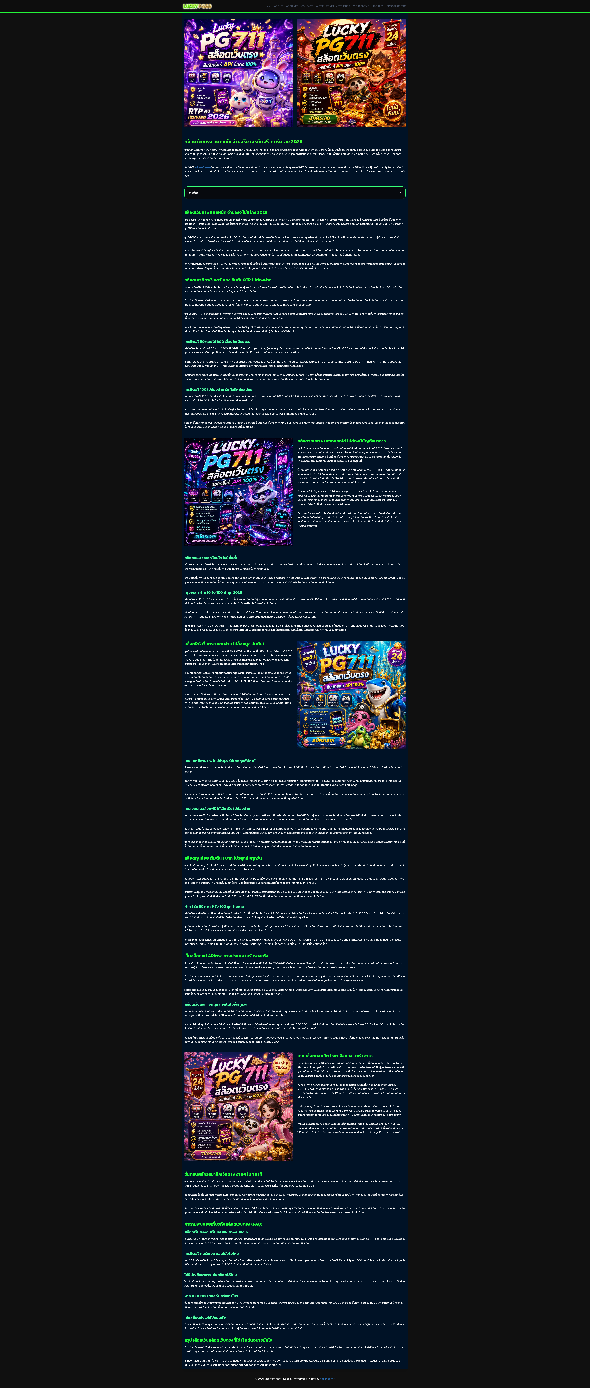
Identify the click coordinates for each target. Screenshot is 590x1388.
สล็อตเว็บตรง (203, 167)
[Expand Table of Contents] (400, 193)
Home (267, 6)
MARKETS (378, 6)
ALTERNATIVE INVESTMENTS (333, 6)
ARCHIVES (292, 6)
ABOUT (278, 6)
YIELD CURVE (361, 6)
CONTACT (307, 6)
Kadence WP (327, 1379)
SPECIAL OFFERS (396, 6)
